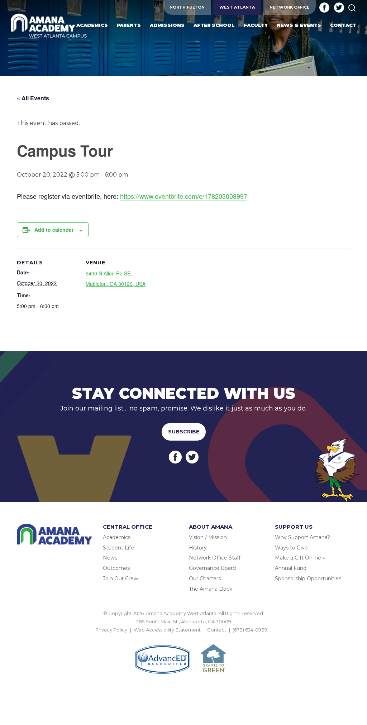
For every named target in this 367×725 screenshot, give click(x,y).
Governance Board (212, 568)
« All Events (33, 98)
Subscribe (183, 431)
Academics (116, 537)
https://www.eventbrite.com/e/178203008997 (183, 196)
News (110, 557)
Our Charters (205, 578)
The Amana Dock (210, 589)
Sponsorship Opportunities (308, 578)
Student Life (118, 547)
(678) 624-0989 (250, 630)
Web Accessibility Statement (167, 630)
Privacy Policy (111, 630)
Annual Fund (290, 568)
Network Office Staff (214, 557)
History (198, 547)
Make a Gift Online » (300, 557)
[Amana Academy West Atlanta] (49, 26)
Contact (216, 630)
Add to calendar (53, 229)
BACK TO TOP (183, 638)
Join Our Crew (120, 578)
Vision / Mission (208, 537)
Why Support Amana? (302, 537)
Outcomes (116, 568)
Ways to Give (291, 547)
